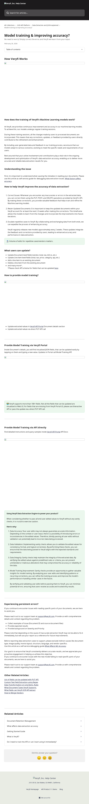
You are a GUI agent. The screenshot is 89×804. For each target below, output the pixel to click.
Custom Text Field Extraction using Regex (21, 682)
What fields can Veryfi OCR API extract (19, 690)
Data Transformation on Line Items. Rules (21, 685)
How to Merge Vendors (14, 693)
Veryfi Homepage (32, 789)
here (56, 268)
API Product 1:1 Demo (49, 789)
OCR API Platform (23, 25)
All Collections (9, 25)
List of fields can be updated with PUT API (21, 679)
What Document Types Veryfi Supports (20, 687)
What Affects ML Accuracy (55, 646)
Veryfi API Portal (36, 326)
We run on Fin (45, 798)
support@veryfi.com (46, 616)
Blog (61, 789)
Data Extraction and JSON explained (45, 25)
